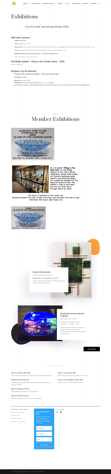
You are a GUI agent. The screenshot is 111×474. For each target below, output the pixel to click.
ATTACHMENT (45, 82)
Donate (85, 3)
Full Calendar (92, 349)
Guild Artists (35, 3)
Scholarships (76, 3)
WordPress (40, 471)
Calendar (93, 3)
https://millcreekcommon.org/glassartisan (26, 57)
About (25, 3)
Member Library (48, 3)
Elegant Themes (23, 471)
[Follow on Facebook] (57, 412)
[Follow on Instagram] (60, 412)
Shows (67, 3)
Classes (60, 3)
